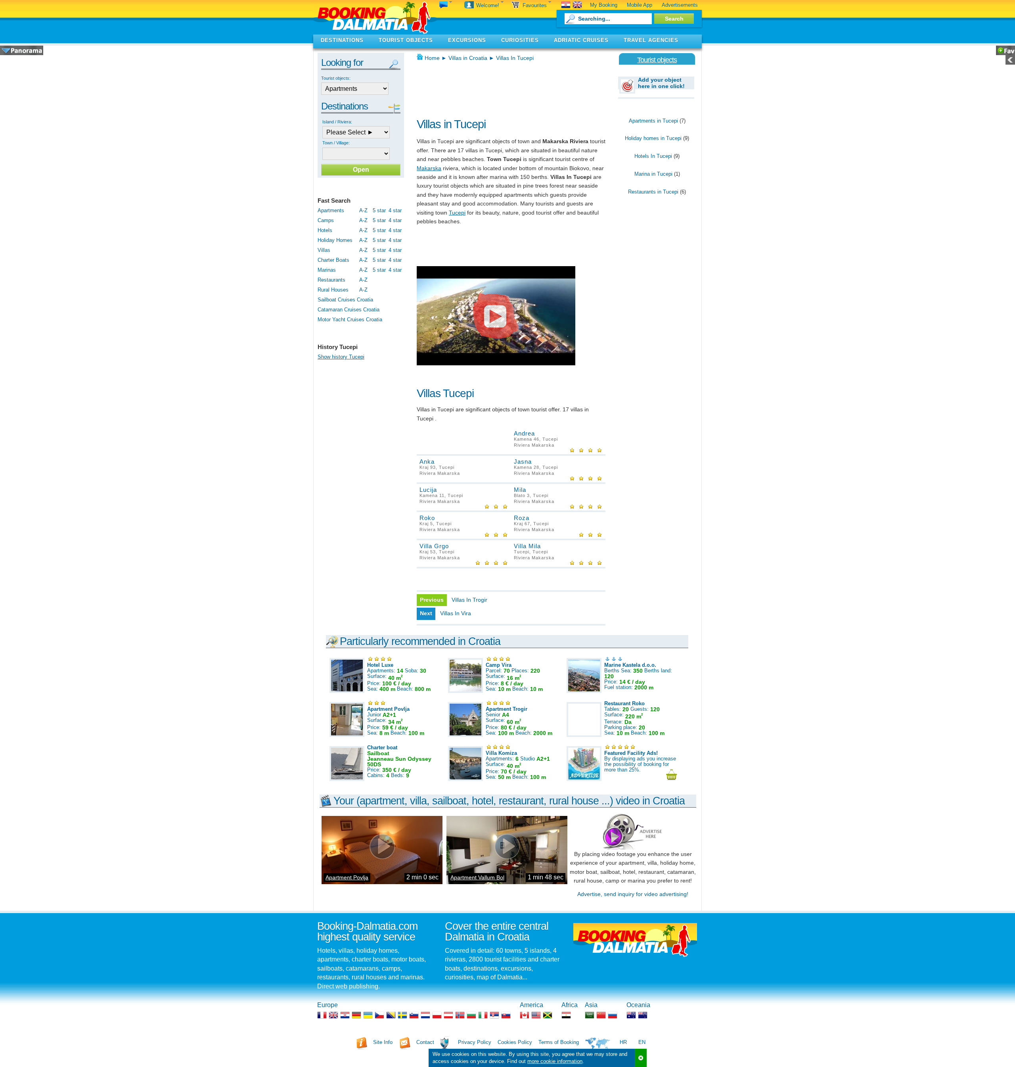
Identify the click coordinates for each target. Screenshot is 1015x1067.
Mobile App (639, 5)
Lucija (428, 489)
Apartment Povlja (347, 877)
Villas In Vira (455, 613)
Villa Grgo (434, 546)
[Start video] (496, 315)
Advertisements (680, 5)
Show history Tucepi (341, 357)
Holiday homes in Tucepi (653, 138)
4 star (395, 210)
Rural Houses (333, 290)
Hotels (325, 230)
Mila (520, 489)
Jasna (523, 461)
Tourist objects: (335, 78)
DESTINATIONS (342, 40)
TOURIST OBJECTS (406, 40)
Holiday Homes (335, 240)
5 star (379, 210)
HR (623, 1042)
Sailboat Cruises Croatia (345, 300)
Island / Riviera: (337, 121)
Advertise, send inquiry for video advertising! (632, 894)
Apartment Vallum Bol (477, 877)
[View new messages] (445, 5)
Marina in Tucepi (653, 174)
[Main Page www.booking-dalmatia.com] (375, 17)
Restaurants (331, 280)
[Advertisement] (509, 87)
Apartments (331, 210)
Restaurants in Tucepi (653, 192)
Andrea (524, 433)
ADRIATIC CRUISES (581, 40)
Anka (427, 461)
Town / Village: (336, 142)
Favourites (535, 5)
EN (641, 1042)
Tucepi (457, 212)
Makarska (429, 168)
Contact (425, 1042)
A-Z (363, 210)
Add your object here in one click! (661, 83)
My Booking (603, 5)
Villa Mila (527, 546)
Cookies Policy (515, 1042)
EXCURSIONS (467, 40)
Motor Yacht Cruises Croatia (350, 319)
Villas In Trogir (469, 600)
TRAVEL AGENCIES (651, 40)
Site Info (383, 1042)
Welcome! (488, 5)
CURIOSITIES (520, 40)
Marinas (327, 270)
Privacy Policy (474, 1042)
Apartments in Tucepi (653, 121)
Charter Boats (333, 260)
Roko (427, 517)
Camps (326, 220)
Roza (521, 517)
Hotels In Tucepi (653, 156)
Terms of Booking (558, 1042)
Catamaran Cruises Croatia (348, 310)
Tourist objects (657, 60)
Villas (324, 250)
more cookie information (554, 1061)
